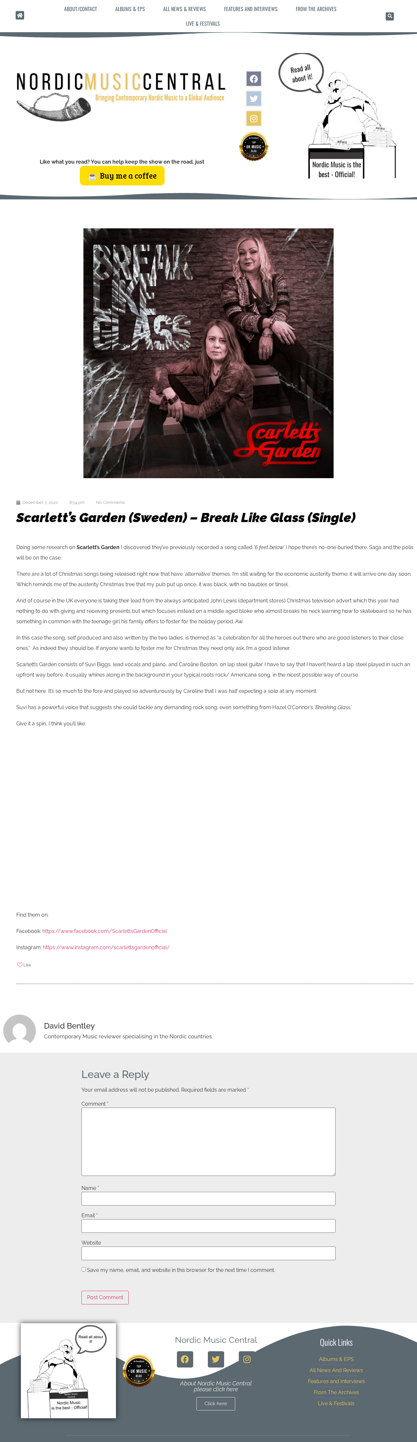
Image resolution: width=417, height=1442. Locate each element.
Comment (94, 1104)
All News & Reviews (184, 9)
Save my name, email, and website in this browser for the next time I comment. (181, 1270)
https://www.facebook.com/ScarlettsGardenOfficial (104, 931)
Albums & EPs (130, 9)
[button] (390, 16)
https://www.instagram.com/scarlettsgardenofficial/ (106, 947)
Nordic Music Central (216, 1340)
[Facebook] (254, 79)
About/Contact (80, 9)
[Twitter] (254, 98)
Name (90, 1188)
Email (89, 1215)
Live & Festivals (203, 23)
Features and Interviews (251, 9)
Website (91, 1243)
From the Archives (316, 9)
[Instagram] (254, 118)
